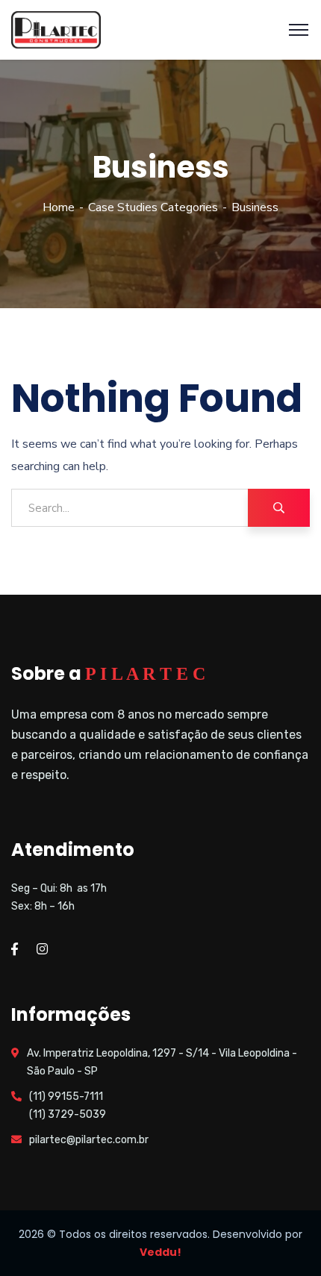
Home (59, 207)
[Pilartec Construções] (56, 29)
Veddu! (160, 1252)
